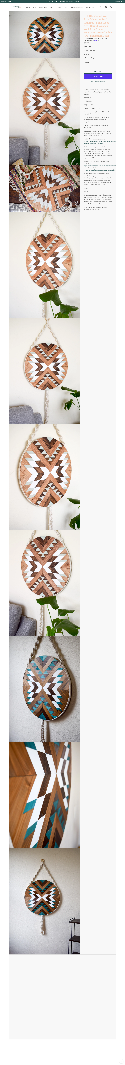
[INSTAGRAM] (123, 1)
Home (28, 7)
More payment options (98, 81)
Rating (85, 85)
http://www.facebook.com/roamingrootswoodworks (101, 170)
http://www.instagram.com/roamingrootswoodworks (101, 166)
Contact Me (90, 7)
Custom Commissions (76, 7)
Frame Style (87, 54)
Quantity (86, 62)
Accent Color (87, 46)
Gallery (52, 7)
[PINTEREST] (121, 1)
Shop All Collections (39, 7)
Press (65, 7)
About (59, 7)
